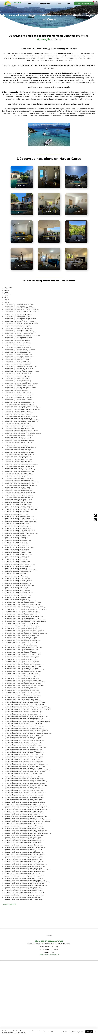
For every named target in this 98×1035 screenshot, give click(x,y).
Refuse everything (77, 1032)
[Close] (96, 1031)
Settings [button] (64, 1032)
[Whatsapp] (95, 519)
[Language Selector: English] (94, 1)
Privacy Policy (20, 1032)
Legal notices (49, 952)
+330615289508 (45, 946)
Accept (89, 1032)
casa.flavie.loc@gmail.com (49, 949)
